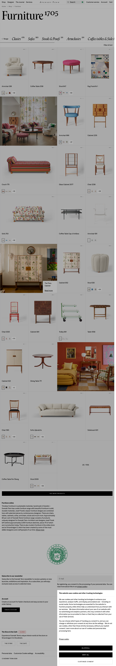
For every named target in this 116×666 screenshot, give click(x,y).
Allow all (86, 648)
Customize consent (86, 661)
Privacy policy (64, 639)
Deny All (85, 655)
